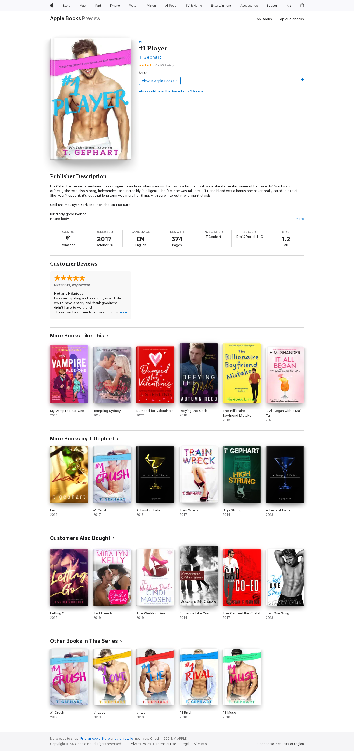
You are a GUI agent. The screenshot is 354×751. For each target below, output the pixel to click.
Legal (185, 744)
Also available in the (169, 91)
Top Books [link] (263, 19)
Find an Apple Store (95, 738)
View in (158, 81)
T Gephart (150, 57)
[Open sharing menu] (302, 80)
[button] (289, 5)
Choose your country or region (280, 744)
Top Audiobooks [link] (291, 19)
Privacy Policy (140, 744)
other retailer (124, 738)
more (300, 219)
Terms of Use (165, 744)
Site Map (200, 744)
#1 (141, 42)
